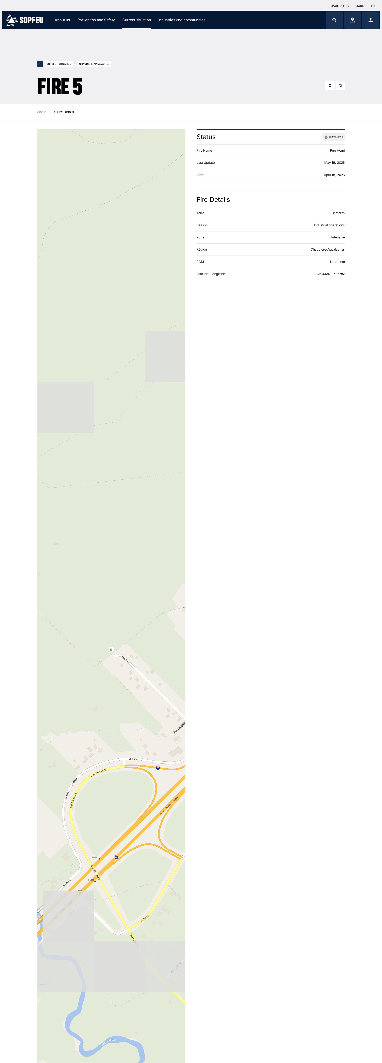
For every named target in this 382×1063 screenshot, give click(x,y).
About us (62, 19)
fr (373, 5)
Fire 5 (60, 82)
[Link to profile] (370, 19)
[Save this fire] (340, 85)
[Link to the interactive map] (352, 19)
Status (42, 112)
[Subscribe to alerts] (330, 85)
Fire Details (65, 112)
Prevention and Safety (96, 19)
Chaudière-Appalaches (94, 64)
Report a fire (339, 5)
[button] (111, 649)
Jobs (360, 5)
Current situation (136, 19)
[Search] (334, 19)
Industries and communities (182, 19)
